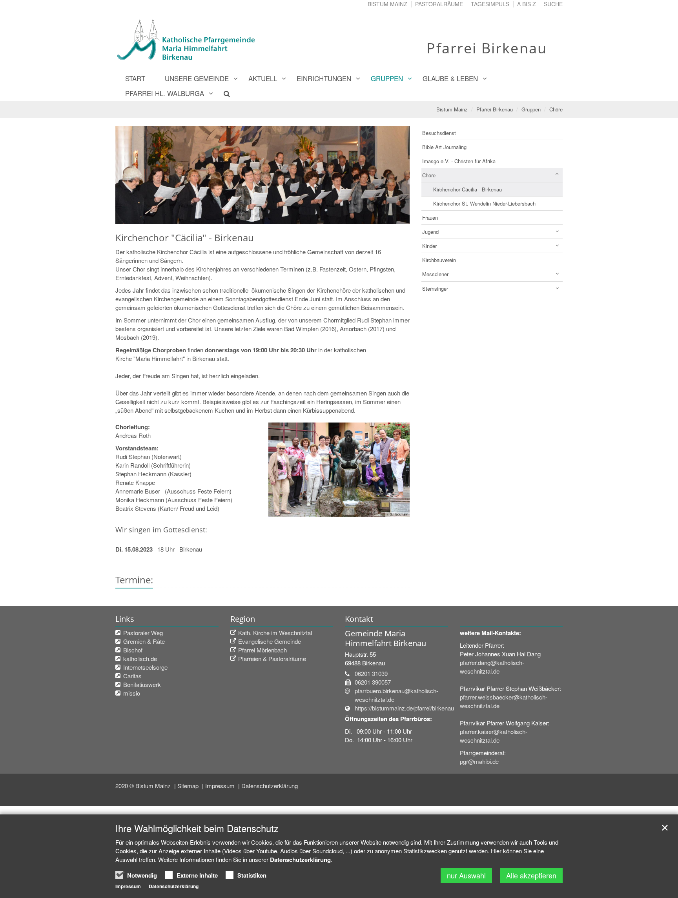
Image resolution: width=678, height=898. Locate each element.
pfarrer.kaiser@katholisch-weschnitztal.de (493, 735)
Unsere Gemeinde (197, 78)
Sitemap (188, 785)
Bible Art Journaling (444, 147)
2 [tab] (262, 216)
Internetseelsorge (145, 667)
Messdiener (435, 274)
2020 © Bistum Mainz (143, 785)
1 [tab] (251, 216)
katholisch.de (140, 658)
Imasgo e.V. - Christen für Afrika (459, 161)
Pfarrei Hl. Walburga (164, 93)
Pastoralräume (439, 4)
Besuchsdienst (439, 133)
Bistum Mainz (387, 4)
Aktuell (262, 78)
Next (390, 175)
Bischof (132, 650)
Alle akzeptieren (531, 875)
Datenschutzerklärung (269, 785)
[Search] (222, 93)
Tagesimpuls (490, 4)
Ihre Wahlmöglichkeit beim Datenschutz (197, 828)
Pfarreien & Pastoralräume (272, 658)
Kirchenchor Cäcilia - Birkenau (467, 189)
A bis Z (526, 4)
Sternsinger (435, 288)
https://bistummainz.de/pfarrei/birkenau (404, 708)
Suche (553, 4)
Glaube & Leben (450, 78)
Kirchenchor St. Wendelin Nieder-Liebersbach (484, 203)
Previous (135, 175)
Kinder (429, 246)
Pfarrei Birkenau (494, 109)
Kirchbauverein (439, 260)
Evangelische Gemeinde (269, 641)
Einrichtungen (324, 78)
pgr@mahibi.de (479, 761)
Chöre (556, 109)
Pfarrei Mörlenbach (262, 650)
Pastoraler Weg (143, 632)
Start (135, 78)
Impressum (220, 785)
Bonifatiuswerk (142, 684)
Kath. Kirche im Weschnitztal (275, 632)
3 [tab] (274, 216)
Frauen (430, 217)
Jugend (430, 231)
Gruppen (387, 78)
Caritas (132, 676)
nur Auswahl (466, 875)
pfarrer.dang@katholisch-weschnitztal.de (492, 666)
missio (131, 693)
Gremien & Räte (144, 641)
